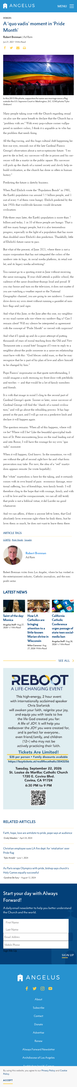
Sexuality (28, 540)
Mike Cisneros (34, 645)
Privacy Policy (48, 1070)
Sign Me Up (10, 950)
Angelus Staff (9, 624)
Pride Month (17, 540)
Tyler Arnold (9, 857)
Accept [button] (8, 1080)
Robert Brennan (12, 37)
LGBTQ (6, 540)
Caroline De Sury (11, 877)
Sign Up (68, 955)
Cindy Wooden (10, 838)
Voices (7, 18)
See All (64, 660)
